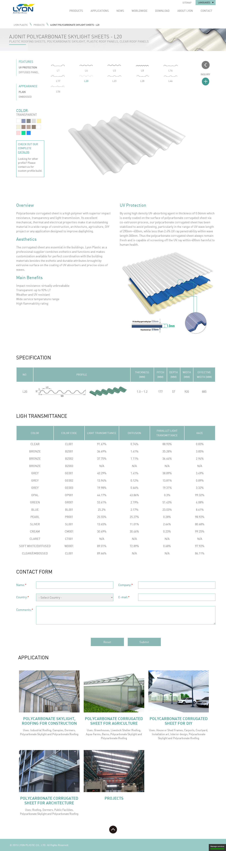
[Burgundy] (18, 134)
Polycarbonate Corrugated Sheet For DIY (179, 721)
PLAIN (22, 92)
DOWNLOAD (162, 10)
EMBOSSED (25, 96)
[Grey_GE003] (34, 122)
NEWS (120, 10)
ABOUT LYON (185, 10)
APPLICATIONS (100, 10)
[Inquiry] (205, 82)
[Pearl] (18, 128)
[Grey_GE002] (29, 122)
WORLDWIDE (139, 10)
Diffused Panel (29, 72)
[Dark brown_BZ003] (34, 128)
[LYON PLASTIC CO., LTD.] (30, 13)
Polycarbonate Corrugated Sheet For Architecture (49, 800)
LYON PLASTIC (21, 25)
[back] (206, 68)
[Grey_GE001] (23, 122)
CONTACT (206, 10)
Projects (114, 798)
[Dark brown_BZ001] (23, 128)
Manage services (217, 846)
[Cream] (39, 122)
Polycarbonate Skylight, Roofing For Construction (49, 721)
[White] (39, 128)
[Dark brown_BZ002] (29, 128)
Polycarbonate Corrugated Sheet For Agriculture (114, 721)
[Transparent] (18, 122)
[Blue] (29, 134)
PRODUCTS (76, 10)
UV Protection (28, 67)
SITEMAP (186, 2)
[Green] (23, 134)
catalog (23, 152)
